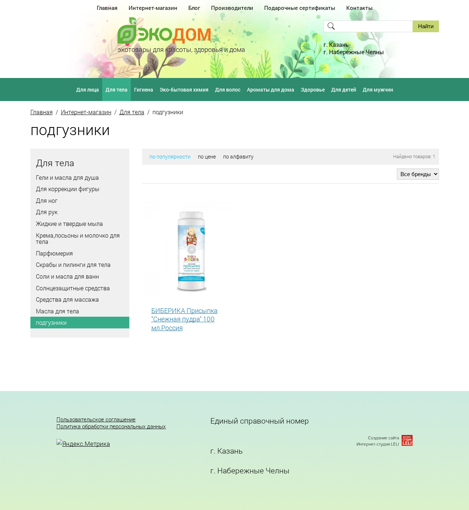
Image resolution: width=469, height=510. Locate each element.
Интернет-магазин (153, 7)
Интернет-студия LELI (378, 444)
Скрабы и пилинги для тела (73, 264)
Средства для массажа (67, 299)
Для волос (227, 89)
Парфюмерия (54, 253)
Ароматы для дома (270, 89)
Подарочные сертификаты (299, 7)
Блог (194, 7)
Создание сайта (383, 438)
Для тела (117, 89)
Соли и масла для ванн (67, 276)
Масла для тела (57, 311)
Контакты (359, 7)
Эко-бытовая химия (184, 89)
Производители (232, 7)
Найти (425, 26)
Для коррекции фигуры (67, 189)
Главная (107, 7)
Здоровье (313, 89)
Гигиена (143, 89)
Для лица (87, 89)
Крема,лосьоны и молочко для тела (78, 238)
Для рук (47, 212)
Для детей (343, 89)
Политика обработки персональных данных (111, 426)
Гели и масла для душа (67, 177)
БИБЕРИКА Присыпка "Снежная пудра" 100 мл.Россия (184, 319)
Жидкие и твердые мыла (69, 223)
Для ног (47, 200)
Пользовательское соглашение (96, 419)
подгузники (51, 322)
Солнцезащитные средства (73, 288)
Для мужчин (378, 89)
